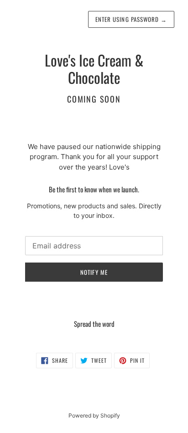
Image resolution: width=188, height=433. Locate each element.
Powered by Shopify (94, 415)
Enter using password (131, 19)
